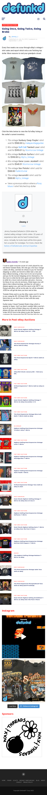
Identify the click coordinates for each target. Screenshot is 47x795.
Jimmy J (14, 36)
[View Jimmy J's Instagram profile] (23, 216)
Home (3, 781)
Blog (37, 781)
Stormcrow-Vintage (34, 150)
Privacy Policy (28, 782)
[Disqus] (23, 286)
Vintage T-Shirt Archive (26, 781)
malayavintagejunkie (34, 143)
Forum (9, 781)
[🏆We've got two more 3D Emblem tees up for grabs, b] (23, 680)
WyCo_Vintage (27, 157)
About (43, 781)
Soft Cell (22, 147)
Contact (19, 782)
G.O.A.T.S (15, 781)
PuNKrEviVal (21, 171)
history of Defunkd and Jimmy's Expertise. (21, 246)
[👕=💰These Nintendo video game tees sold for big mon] (23, 636)
